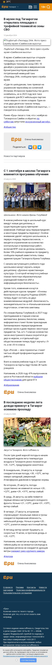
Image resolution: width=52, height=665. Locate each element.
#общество (10, 127)
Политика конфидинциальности (30, 590)
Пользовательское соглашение (17, 593)
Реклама (20, 587)
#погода (8, 556)
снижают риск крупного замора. (28, 551)
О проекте (8, 587)
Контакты (31, 587)
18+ (43, 7)
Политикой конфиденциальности (37, 656)
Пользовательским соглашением (13, 656)
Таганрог (13, 7)
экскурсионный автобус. (37, 121)
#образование (11, 385)
